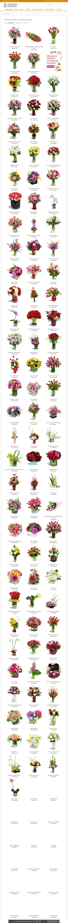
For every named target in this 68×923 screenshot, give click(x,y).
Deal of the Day (9, 9)
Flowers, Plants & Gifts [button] (50, 9)
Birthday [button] (28, 9)
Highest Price (18, 22)
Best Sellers (11, 22)
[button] (64, 917)
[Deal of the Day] (53, 61)
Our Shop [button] (59, 9)
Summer (16, 9)
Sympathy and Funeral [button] (37, 9)
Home (3, 13)
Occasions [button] (21, 9)
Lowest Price (25, 22)
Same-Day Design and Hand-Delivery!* (11, 1)
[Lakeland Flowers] (11, 5)
